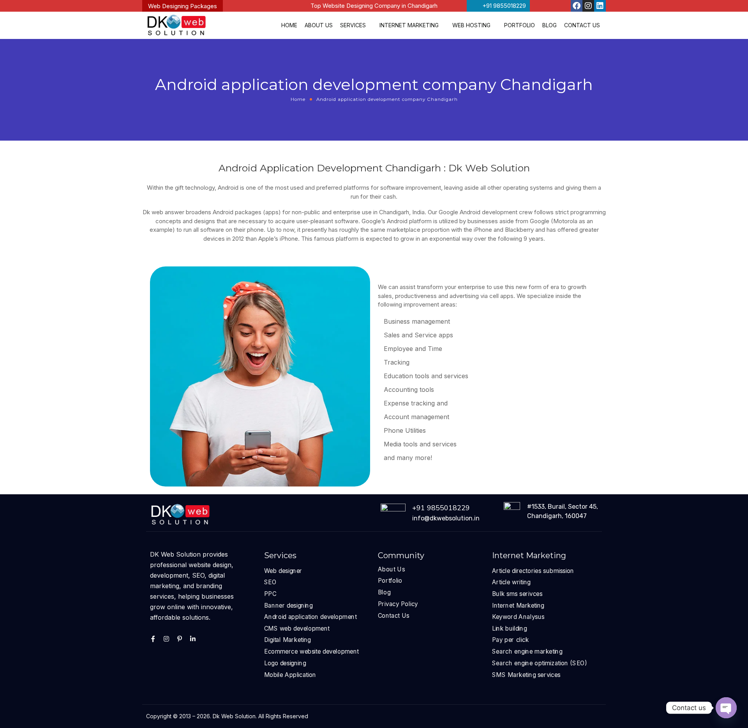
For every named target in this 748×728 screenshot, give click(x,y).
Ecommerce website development (311, 651)
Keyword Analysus (518, 616)
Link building (509, 628)
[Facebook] (576, 6)
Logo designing (285, 662)
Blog (549, 25)
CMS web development (297, 628)
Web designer (283, 570)
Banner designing (288, 605)
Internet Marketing (409, 25)
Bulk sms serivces (517, 593)
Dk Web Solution (234, 716)
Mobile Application (290, 674)
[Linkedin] (600, 6)
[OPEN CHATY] (726, 707)
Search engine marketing (527, 651)
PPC (270, 593)
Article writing (511, 582)
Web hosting (471, 25)
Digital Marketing (287, 639)
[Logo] (176, 25)
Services (353, 25)
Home (289, 25)
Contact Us (582, 25)
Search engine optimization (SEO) (539, 662)
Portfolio (519, 25)
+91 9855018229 (441, 508)
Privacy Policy (398, 603)
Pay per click (510, 639)
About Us (319, 25)
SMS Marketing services (526, 674)
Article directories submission (533, 570)
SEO (270, 582)
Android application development (310, 616)
